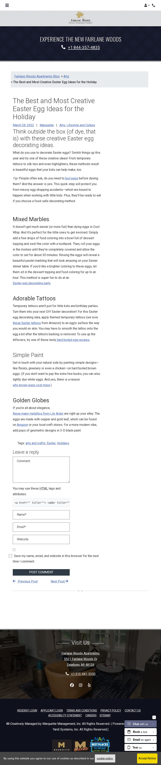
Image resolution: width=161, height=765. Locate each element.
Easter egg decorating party (32, 283)
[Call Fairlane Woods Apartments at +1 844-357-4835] (154, 5)
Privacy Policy (111, 710)
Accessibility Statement (65, 715)
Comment (23, 461)
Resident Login (27, 710)
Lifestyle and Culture (81, 125)
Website (22, 539)
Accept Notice (147, 758)
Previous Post (27, 581)
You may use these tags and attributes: (36, 491)
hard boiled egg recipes (73, 340)
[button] (147, 5)
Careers (91, 715)
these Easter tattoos (27, 323)
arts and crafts (35, 443)
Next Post (58, 581)
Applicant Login (52, 710)
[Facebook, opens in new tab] (72, 685)
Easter (51, 443)
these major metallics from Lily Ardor (38, 413)
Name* (21, 514)
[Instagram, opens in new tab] (80, 685)
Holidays (63, 443)
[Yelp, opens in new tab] (89, 685)
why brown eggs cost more (31, 385)
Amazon (22, 425)
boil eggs (71, 178)
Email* (21, 527)
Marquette (47, 125)
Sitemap (105, 715)
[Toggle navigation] (7, 5)
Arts (62, 125)
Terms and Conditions (81, 710)
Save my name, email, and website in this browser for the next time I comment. (56, 558)
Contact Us (133, 710)
